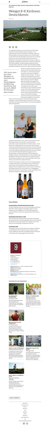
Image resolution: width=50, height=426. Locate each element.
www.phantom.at (13, 264)
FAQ (25, 419)
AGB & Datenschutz (25, 417)
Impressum (25, 415)
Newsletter (25, 403)
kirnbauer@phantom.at (14, 262)
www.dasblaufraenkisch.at (16, 272)
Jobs (25, 410)
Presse (25, 413)
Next (45, 32)
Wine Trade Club (25, 405)
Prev (5, 32)
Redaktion (25, 408)
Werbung (25, 412)
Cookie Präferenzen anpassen (25, 420)
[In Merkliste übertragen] (16, 47)
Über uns (25, 406)
